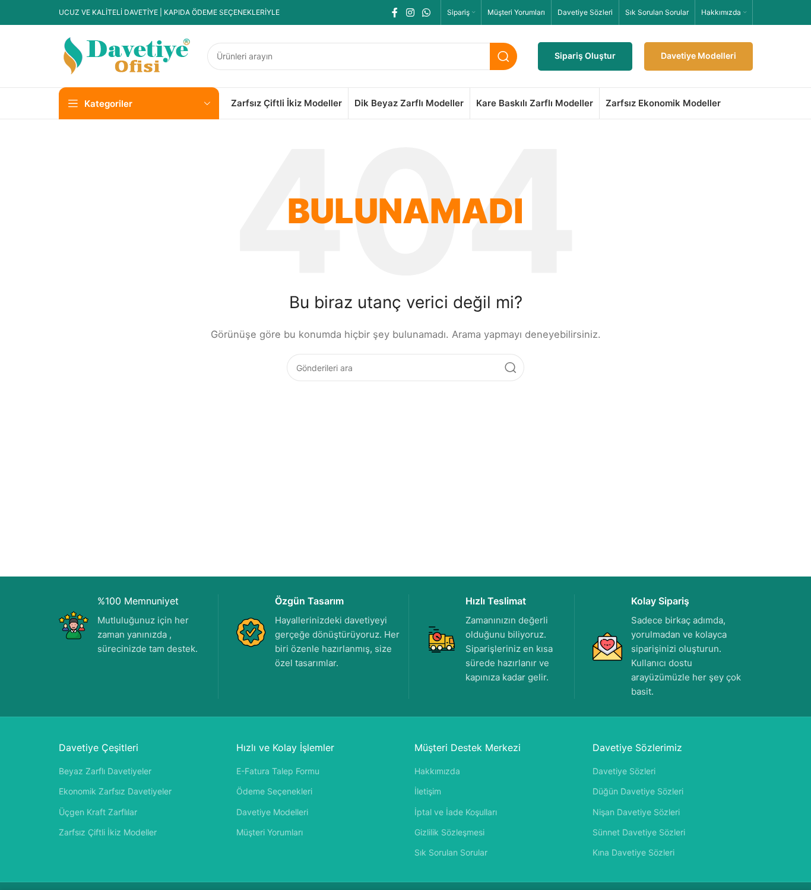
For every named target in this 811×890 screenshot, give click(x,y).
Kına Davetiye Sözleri (633, 852)
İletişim (427, 791)
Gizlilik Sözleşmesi (449, 832)
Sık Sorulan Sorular (450, 852)
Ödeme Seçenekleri (274, 791)
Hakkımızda (437, 771)
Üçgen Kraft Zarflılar (98, 812)
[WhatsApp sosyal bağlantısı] (426, 12)
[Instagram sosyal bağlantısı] (410, 12)
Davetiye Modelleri (698, 55)
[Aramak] (503, 56)
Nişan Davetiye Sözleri (636, 812)
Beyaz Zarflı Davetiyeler (105, 771)
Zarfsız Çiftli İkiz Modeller (108, 832)
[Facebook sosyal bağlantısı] (395, 12)
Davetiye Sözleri (624, 771)
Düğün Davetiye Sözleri (638, 791)
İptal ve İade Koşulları (455, 812)
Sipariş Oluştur (585, 55)
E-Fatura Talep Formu (277, 771)
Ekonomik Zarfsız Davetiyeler (115, 791)
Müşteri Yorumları (269, 832)
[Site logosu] (127, 55)
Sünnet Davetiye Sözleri (639, 832)
